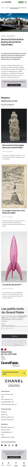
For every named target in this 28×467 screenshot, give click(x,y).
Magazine (7, 7)
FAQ (2, 397)
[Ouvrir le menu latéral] (2, 2)
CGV (2, 435)
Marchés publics (6, 417)
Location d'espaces (7, 419)
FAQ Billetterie (5, 432)
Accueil (2, 7)
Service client (5, 429)
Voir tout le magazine (7, 104)
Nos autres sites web (7, 404)
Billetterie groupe (6, 427)
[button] (25, 2)
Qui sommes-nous (7, 394)
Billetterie (21, 2)
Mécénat (4, 412)
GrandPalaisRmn (6, 402)
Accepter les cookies (14, 85)
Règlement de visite (7, 437)
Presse (3, 414)
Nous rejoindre (6, 399)
